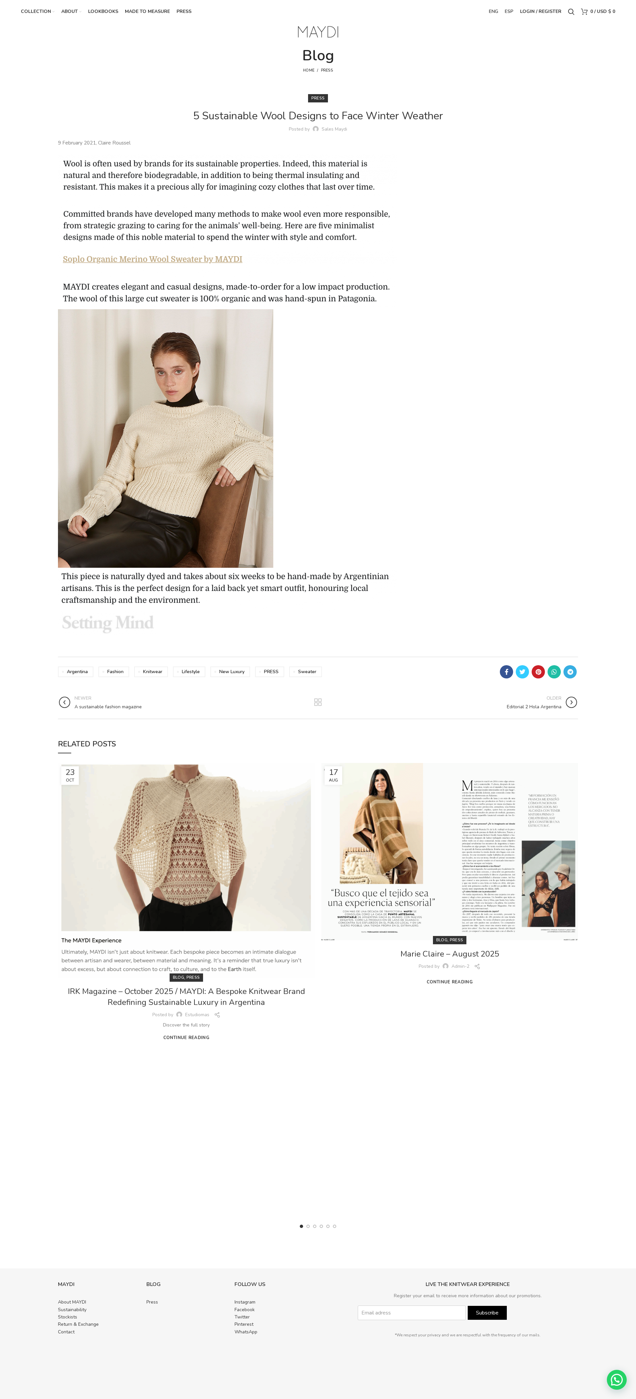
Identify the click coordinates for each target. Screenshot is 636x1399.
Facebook (245, 1310)
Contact (66, 1332)
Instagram (245, 1302)
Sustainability (72, 1310)
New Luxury (231, 672)
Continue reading (186, 1038)
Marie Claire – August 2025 (449, 954)
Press (152, 1302)
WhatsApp (246, 1332)
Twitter (242, 1317)
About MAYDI (72, 1302)
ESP (509, 11)
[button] (617, 1380)
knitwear (152, 672)
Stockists (67, 1317)
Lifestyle (191, 672)
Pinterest (244, 1324)
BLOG (178, 977)
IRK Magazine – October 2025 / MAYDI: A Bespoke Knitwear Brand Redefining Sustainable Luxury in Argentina (186, 997)
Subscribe (487, 1312)
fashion (115, 672)
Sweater (307, 672)
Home (308, 70)
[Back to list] (318, 702)
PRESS (327, 70)
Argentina (77, 672)
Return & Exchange (78, 1324)
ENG (493, 11)
